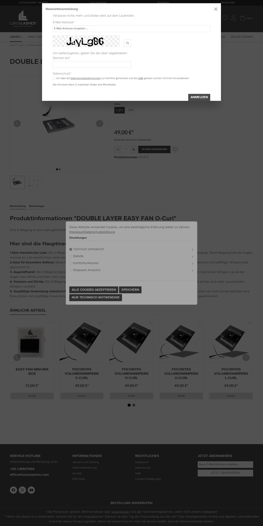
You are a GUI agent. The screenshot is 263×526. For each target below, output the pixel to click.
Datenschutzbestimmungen (86, 78)
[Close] (215, 9)
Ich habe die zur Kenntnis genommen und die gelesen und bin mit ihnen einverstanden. (122, 78)
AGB (140, 78)
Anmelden (199, 97)
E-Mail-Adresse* (63, 22)
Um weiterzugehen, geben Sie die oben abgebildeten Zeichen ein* (90, 56)
